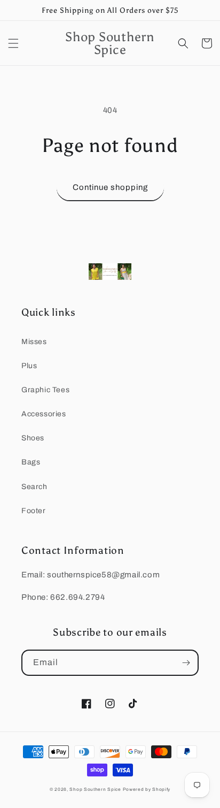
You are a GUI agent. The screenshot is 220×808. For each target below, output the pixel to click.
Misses (34, 342)
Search (34, 487)
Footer (33, 511)
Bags (30, 462)
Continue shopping (110, 187)
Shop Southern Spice (95, 789)
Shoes (32, 438)
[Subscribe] (186, 663)
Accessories (43, 414)
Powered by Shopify (147, 789)
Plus (29, 366)
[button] (13, 43)
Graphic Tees (45, 390)
